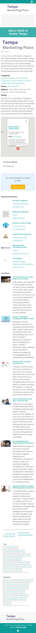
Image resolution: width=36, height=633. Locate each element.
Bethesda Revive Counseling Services (20, 246)
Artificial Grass (8, 562)
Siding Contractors (20, 237)
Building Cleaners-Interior (10, 78)
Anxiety (6, 559)
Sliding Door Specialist (20, 212)
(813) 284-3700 (13, 86)
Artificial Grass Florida (22, 562)
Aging (16, 555)
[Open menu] (33, 2)
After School (7, 555)
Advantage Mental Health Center (14, 551)
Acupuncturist (8, 580)
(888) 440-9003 (19, 218)
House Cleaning (17, 81)
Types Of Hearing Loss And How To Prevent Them (22, 400)
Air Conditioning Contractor (23, 580)
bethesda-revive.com (21, 254)
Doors (15, 215)
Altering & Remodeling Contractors (14, 599)
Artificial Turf (26, 566)
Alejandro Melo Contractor (22, 234)
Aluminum (7, 603)
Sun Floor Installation (20, 201)
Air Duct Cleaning (9, 595)
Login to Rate (18, 187)
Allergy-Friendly (24, 555)
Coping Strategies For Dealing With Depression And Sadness (23, 487)
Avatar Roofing (16, 570)
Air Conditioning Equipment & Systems (15, 588)
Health (15, 250)
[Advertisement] (18, 21)
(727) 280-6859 (19, 229)
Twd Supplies (17, 258)
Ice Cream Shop (19, 226)
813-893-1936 (18, 207)
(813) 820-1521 (19, 267)
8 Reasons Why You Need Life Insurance (22, 362)
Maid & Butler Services (16, 83)
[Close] (26, 121)
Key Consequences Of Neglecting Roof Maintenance (23, 442)
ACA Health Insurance (10, 547)
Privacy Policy (21, 627)
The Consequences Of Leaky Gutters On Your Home (23, 278)
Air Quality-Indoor (22, 595)
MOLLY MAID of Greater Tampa (14, 127)
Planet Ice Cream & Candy (22, 223)
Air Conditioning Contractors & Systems (16, 584)
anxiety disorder (16, 559)
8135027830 (17, 241)
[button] (18, 149)
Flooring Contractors (21, 204)
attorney (6, 570)
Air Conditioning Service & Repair (14, 592)
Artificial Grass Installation (12, 566)
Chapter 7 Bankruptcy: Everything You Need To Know (23, 318)
